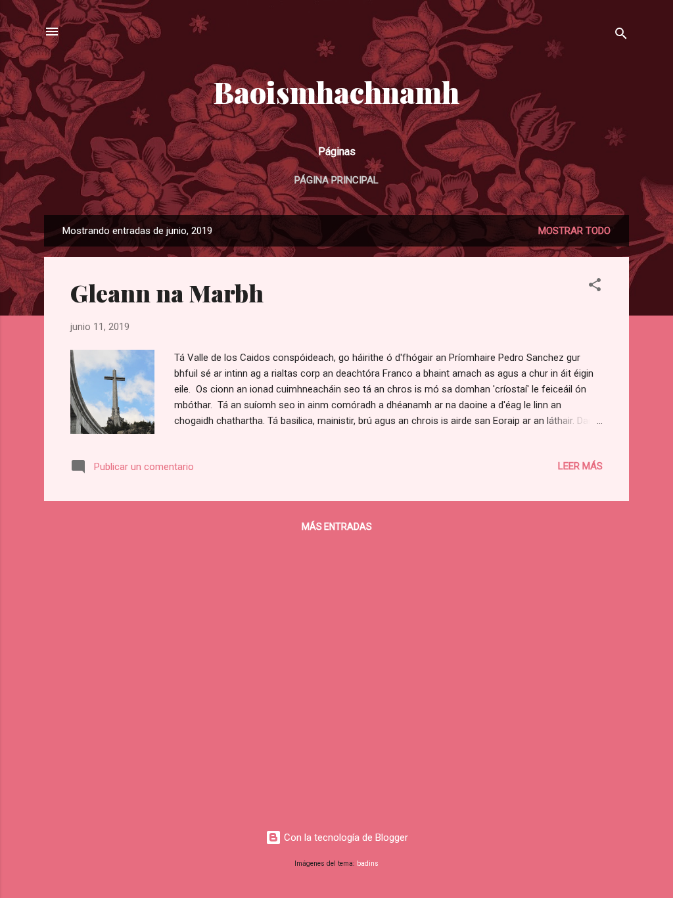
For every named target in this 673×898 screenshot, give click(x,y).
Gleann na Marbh (167, 292)
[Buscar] (621, 36)
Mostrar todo (574, 231)
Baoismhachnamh (336, 91)
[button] (595, 287)
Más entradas (337, 526)
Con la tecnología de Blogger (344, 837)
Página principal (336, 180)
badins (368, 863)
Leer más (580, 466)
